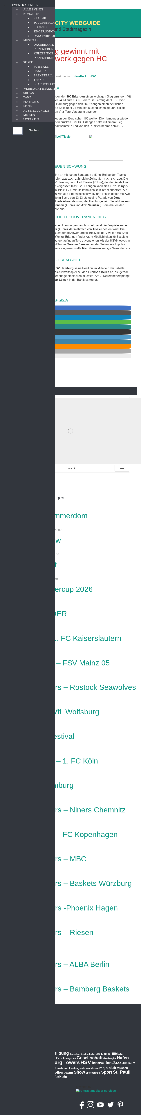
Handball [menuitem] (42, 71)
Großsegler (109, 1058)
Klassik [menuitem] (40, 18)
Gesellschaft (90, 1057)
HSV (93, 76)
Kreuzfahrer (61, 1068)
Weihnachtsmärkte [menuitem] (39, 88)
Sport (106, 1072)
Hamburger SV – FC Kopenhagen (61, 834)
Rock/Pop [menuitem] (41, 27)
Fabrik (60, 1058)
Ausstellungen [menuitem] (36, 110)
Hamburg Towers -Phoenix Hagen (61, 908)
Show (79, 1072)
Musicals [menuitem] (30, 40)
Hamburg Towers (60, 1062)
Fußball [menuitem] (41, 66)
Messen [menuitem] (29, 115)
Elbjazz (117, 1053)
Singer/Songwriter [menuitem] (49, 31)
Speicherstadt (93, 1073)
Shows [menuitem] (28, 93)
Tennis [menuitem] (39, 79)
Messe (95, 1068)
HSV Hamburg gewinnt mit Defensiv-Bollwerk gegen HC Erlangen (58, 58)
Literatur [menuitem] (31, 119)
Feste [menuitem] (27, 106)
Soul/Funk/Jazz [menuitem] (46, 22)
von (70, 468)
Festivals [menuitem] (31, 101)
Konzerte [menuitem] (31, 13)
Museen (122, 1068)
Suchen (34, 130)
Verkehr (60, 1076)
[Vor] (122, 468)
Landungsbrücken (79, 1068)
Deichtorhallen (88, 1054)
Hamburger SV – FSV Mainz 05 (57, 663)
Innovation (102, 1063)
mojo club (107, 1068)
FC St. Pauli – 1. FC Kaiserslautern (62, 638)
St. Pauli (122, 1072)
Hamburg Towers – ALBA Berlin (56, 964)
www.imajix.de (58, 300)
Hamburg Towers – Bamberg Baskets (66, 989)
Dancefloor (75, 1054)
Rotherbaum (62, 1072)
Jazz (117, 1062)
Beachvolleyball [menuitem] (49, 84)
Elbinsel (106, 1053)
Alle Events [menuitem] (33, 9)
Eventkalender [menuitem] (25, 5)
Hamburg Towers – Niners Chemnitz (65, 810)
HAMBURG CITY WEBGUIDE (62, 23)
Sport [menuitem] (27, 62)
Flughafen (71, 1058)
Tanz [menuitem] (27, 97)
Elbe (98, 1054)
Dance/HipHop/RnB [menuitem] (48, 35)
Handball (79, 76)
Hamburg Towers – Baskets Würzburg (68, 883)
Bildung (61, 1053)
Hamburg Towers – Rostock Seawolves (70, 687)
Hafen (123, 1057)
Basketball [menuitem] (43, 75)
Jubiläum (128, 1063)
